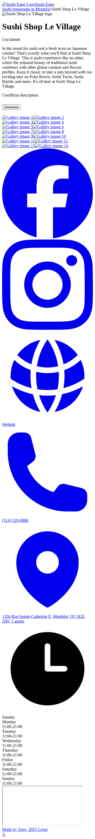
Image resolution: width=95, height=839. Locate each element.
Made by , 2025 (19, 829)
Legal (42, 829)
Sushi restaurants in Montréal (26, 9)
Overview (11, 107)
